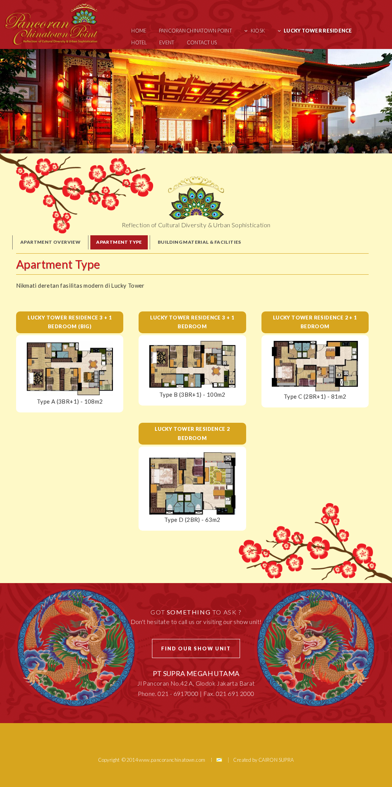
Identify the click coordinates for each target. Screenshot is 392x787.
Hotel (139, 42)
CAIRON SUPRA (276, 760)
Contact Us (202, 42)
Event (166, 42)
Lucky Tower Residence (318, 31)
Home (138, 31)
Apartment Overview (50, 242)
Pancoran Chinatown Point (195, 31)
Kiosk (258, 31)
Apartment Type (119, 242)
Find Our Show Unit (196, 648)
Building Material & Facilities (199, 242)
